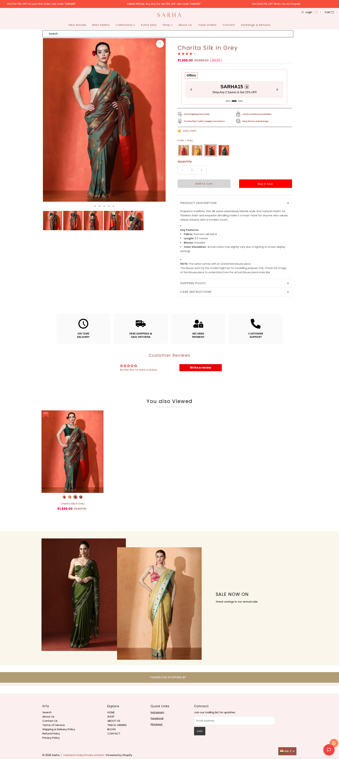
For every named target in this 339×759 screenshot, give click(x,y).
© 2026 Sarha (51, 755)
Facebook (157, 718)
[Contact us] (333, 743)
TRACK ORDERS (117, 725)
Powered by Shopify (119, 755)
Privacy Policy (51, 738)
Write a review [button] (200, 368)
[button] (246, 87)
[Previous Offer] (191, 89)
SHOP (110, 716)
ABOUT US (113, 721)
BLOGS (111, 729)
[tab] (227, 101)
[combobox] (167, 33)
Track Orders (207, 25)
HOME (111, 712)
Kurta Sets (149, 25)
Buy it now (265, 184)
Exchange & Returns (255, 25)
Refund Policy (51, 733)
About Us (185, 25)
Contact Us (50, 721)
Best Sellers (101, 25)
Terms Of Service (53, 725)
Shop (167, 25)
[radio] (184, 150)
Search (47, 712)
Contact (229, 25)
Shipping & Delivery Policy (58, 729)
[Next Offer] (277, 89)
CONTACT (113, 733)
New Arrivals (77, 25)
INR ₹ (288, 751)
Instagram (157, 712)
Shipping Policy (234, 283)
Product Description (235, 203)
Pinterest (157, 724)
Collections (124, 25)
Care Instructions (234, 291)
